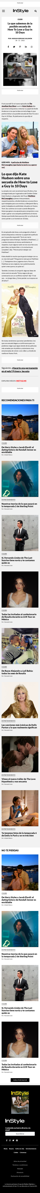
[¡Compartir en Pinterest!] (20, 47)
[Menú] (3, 11)
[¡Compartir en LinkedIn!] (26, 47)
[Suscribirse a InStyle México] (20, 1102)
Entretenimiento (8, 500)
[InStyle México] (20, 10)
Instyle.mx (21, 381)
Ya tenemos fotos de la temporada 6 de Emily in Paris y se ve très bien (19, 834)
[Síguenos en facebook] (6, 1140)
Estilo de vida (19, 1149)
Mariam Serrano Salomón (22, 38)
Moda (5, 1149)
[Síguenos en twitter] (13, 1140)
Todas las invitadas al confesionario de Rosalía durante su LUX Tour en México (19, 617)
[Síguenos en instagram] (10, 1140)
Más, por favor (20, 1080)
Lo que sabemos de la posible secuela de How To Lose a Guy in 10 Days (20, 28)
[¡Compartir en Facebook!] (8, 47)
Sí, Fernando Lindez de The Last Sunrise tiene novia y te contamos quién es (18, 560)
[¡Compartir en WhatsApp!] (32, 47)
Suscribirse (20, 1134)
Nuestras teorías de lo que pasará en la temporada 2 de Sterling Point (19, 505)
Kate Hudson (27, 106)
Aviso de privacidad (20, 1161)
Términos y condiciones (20, 1165)
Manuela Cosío (8, 509)
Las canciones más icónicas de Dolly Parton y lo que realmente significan (19, 726)
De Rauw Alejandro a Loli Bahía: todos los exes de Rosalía (17, 672)
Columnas (23, 1152)
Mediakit (20, 1169)
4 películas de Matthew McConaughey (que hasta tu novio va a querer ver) (19, 164)
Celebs (20, 19)
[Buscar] (36, 11)
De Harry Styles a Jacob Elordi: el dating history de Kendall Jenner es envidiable (19, 449)
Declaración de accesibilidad (20, 1176)
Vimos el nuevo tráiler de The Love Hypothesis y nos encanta (19, 780)
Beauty (11, 1149)
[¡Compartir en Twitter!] (14, 47)
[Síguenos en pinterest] (17, 1140)
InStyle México (8, 455)
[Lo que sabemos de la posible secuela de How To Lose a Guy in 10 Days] (20, 69)
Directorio (20, 1172)
